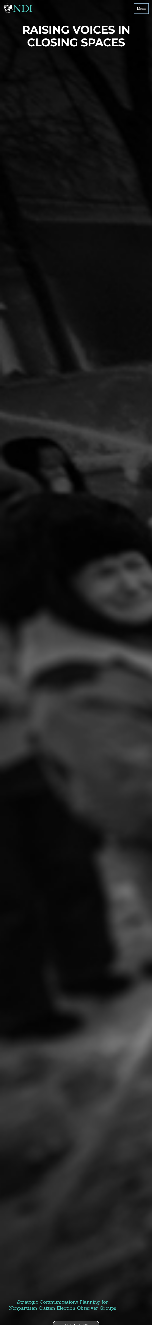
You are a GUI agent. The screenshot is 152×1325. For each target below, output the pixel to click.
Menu (141, 8)
